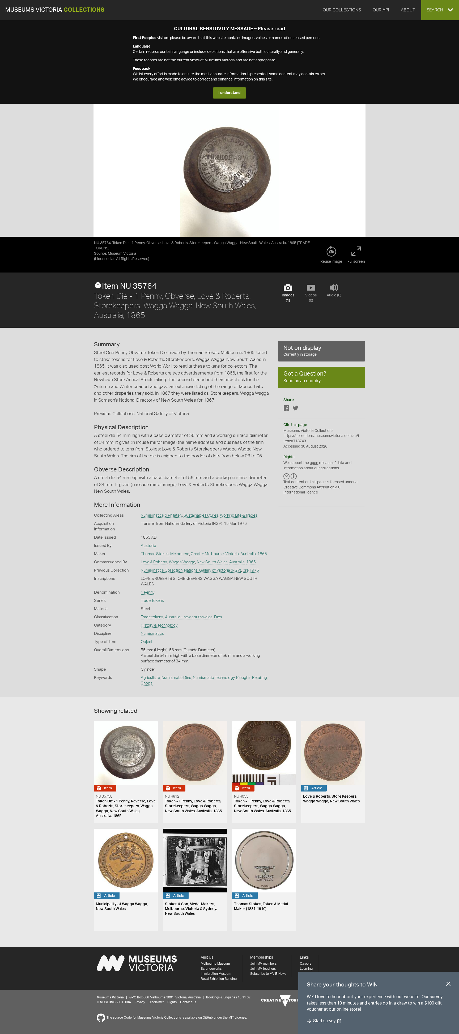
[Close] (448, 984)
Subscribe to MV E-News (268, 973)
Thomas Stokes (155, 554)
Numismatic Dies (176, 678)
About (408, 10)
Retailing (259, 678)
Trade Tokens (152, 601)
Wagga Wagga (182, 562)
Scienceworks (211, 968)
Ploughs (243, 678)
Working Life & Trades (238, 515)
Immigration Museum (216, 973)
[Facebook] (286, 409)
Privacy (139, 1002)
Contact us (188, 1002)
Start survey (324, 1021)
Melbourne (179, 554)
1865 (262, 554)
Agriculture (150, 678)
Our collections (342, 10)
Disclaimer (156, 1002)
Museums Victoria (54, 10)
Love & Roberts (154, 562)
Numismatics (152, 634)
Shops (146, 683)
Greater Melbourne (207, 554)
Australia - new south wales (188, 617)
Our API (381, 10)
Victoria (232, 554)
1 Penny (147, 592)
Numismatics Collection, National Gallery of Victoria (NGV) (191, 570)
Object (146, 642)
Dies (218, 617)
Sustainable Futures (201, 515)
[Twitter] (295, 409)
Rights (172, 1002)
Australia (148, 546)
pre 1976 (251, 570)
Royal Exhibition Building (219, 978)
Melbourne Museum (215, 963)
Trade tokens (152, 617)
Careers (305, 963)
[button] (440, 10)
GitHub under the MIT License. (225, 1017)
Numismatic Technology (214, 678)
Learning (306, 968)
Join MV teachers (263, 968)
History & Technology (159, 625)
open (314, 463)
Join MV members (263, 963)
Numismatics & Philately (161, 515)
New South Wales (212, 562)
